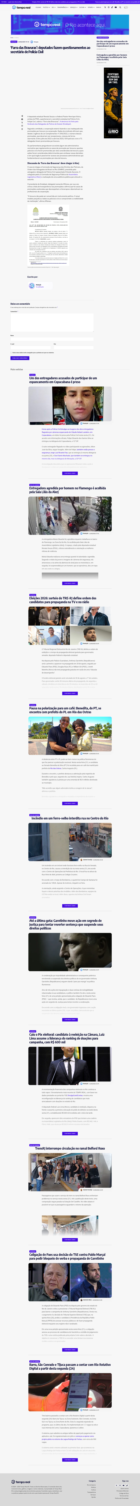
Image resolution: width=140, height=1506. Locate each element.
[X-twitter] (116, 1485)
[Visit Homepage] (21, 7)
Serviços (73, 7)
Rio (53, 7)
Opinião (90, 7)
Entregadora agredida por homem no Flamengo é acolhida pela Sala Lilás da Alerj (112, 57)
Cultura (81, 7)
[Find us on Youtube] (116, 7)
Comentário (14, 311)
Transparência (62, 7)
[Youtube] (123, 1485)
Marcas (98, 7)
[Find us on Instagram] (108, 7)
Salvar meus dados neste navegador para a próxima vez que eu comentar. (33, 352)
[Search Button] (120, 7)
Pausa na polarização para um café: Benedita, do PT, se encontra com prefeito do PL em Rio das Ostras (67, 2)
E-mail (12, 344)
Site (55, 344)
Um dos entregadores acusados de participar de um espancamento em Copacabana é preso (113, 43)
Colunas (38, 7)
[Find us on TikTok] (112, 7)
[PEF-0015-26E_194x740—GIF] (113, 103)
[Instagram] (120, 1485)
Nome (12, 335)
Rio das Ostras (55, 768)
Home (11, 37)
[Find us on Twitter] (105, 7)
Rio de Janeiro (34, 485)
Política (45, 7)
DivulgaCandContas (75, 1095)
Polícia (32, 375)
